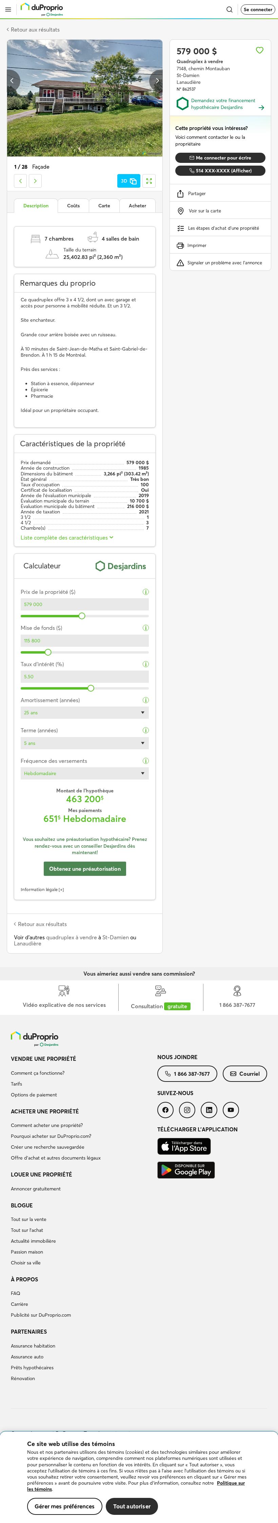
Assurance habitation (33, 1346)
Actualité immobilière (33, 1241)
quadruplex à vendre (71, 937)
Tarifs (16, 1084)
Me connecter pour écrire (223, 158)
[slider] (81, 616)
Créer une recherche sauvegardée (47, 1147)
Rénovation (23, 1378)
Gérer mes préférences (65, 1506)
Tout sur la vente (28, 1219)
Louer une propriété (41, 1174)
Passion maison (27, 1252)
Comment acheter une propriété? (47, 1125)
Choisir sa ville (26, 1263)
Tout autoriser (132, 1506)
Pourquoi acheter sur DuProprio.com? (51, 1136)
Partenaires (29, 1332)
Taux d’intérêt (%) (42, 664)
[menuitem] (84, 1078)
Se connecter (258, 9)
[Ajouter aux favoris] (259, 50)
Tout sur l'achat (27, 1230)
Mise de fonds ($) (41, 628)
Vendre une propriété (43, 1058)
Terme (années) (39, 730)
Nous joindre (177, 1057)
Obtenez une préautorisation (85, 868)
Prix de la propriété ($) (48, 592)
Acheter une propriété (45, 1111)
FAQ (15, 1293)
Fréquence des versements (54, 761)
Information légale (39, 889)
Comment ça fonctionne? (37, 1073)
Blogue (22, 1205)
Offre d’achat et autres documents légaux (56, 1158)
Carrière (19, 1304)
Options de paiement (34, 1095)
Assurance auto (27, 1357)
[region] (139, 1477)
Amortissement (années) (50, 700)
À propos (24, 1279)
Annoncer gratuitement (36, 1189)
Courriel (249, 1073)
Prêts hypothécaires (32, 1368)
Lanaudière (27, 943)
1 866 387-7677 (192, 1073)
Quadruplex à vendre (200, 61)
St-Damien (115, 937)
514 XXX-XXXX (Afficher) (224, 171)
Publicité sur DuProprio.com (41, 1315)
